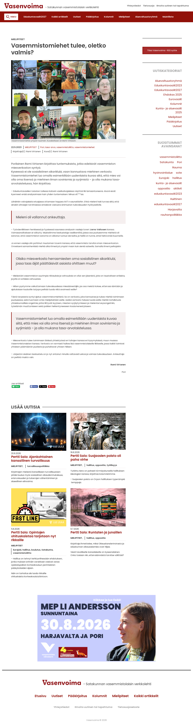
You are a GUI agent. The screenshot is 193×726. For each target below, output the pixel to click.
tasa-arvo (50, 147)
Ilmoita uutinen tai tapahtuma (93, 707)
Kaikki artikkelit (146, 696)
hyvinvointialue (163, 173)
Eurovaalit (175, 99)
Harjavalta (175, 209)
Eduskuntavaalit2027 (168, 90)
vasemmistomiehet (85, 147)
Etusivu (40, 696)
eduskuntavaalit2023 (168, 194)
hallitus (177, 178)
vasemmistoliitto (65, 147)
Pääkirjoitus (174, 121)
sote (179, 173)
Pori (42, 147)
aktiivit (177, 188)
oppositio (164, 188)
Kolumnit (176, 104)
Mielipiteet (31, 147)
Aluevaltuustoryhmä (168, 81)
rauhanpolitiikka (171, 215)
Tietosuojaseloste (128, 707)
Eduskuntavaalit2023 (168, 85)
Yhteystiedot (61, 707)
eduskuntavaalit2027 (168, 204)
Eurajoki (164, 178)
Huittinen (176, 199)
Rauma (177, 167)
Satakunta (167, 162)
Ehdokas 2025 (172, 94)
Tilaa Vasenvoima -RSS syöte (162, 50)
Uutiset (177, 126)
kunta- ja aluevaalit (169, 183)
